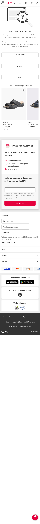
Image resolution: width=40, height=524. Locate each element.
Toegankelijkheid (17, 322)
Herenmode (20, 66)
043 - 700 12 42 (8, 242)
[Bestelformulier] (26, 3)
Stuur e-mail (9, 221)
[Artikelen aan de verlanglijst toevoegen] (23, 89)
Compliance (13, 326)
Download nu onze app (20, 278)
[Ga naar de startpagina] (9, 3)
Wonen (20, 77)
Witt (3, 249)
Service (4, 255)
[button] (3, 3)
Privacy (7, 322)
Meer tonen (9, 198)
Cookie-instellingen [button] (25, 326)
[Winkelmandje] (37, 3)
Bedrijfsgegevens (29, 322)
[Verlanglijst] (31, 3)
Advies (4, 261)
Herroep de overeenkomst (11, 317)
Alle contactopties (11, 227)
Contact (4, 215)
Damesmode (20, 55)
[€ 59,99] (13, 104)
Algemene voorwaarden (30, 317)
